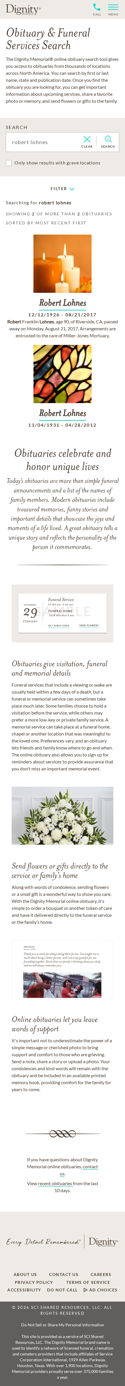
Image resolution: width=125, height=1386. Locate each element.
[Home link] (23, 9)
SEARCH (17, 127)
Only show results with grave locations (57, 162)
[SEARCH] (108, 139)
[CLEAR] (87, 140)
